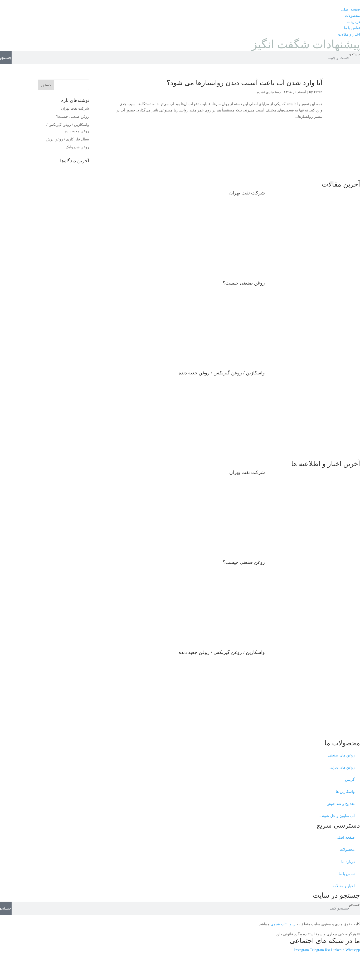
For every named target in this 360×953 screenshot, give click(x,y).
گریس (350, 779)
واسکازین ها (345, 792)
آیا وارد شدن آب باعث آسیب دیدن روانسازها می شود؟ (244, 83)
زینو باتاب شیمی (282, 924)
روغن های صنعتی (341, 755)
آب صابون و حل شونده (337, 816)
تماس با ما (347, 874)
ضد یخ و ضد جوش (341, 804)
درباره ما (348, 862)
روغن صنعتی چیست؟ (72, 117)
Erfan (318, 92)
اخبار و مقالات (344, 886)
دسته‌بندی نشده (269, 92)
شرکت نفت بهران (75, 108)
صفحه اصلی (345, 837)
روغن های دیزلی (342, 767)
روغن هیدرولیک (77, 147)
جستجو (354, 54)
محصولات (347, 850)
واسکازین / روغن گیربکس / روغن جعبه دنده (222, 372)
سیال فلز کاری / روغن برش (67, 139)
